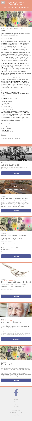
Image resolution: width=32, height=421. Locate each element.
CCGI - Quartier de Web (17, 413)
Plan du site (16, 406)
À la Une (3, 135)
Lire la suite (16, 173)
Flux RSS (16, 404)
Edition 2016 (21, 28)
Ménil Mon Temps (12, 286)
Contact (16, 402)
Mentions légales (16, 415)
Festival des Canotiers (11, 28)
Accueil (3, 28)
